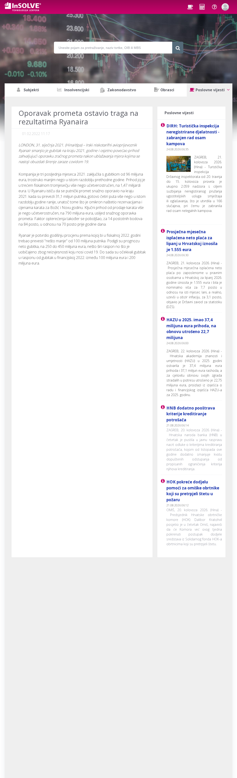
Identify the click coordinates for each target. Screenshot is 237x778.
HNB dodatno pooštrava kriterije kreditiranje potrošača (190, 413)
